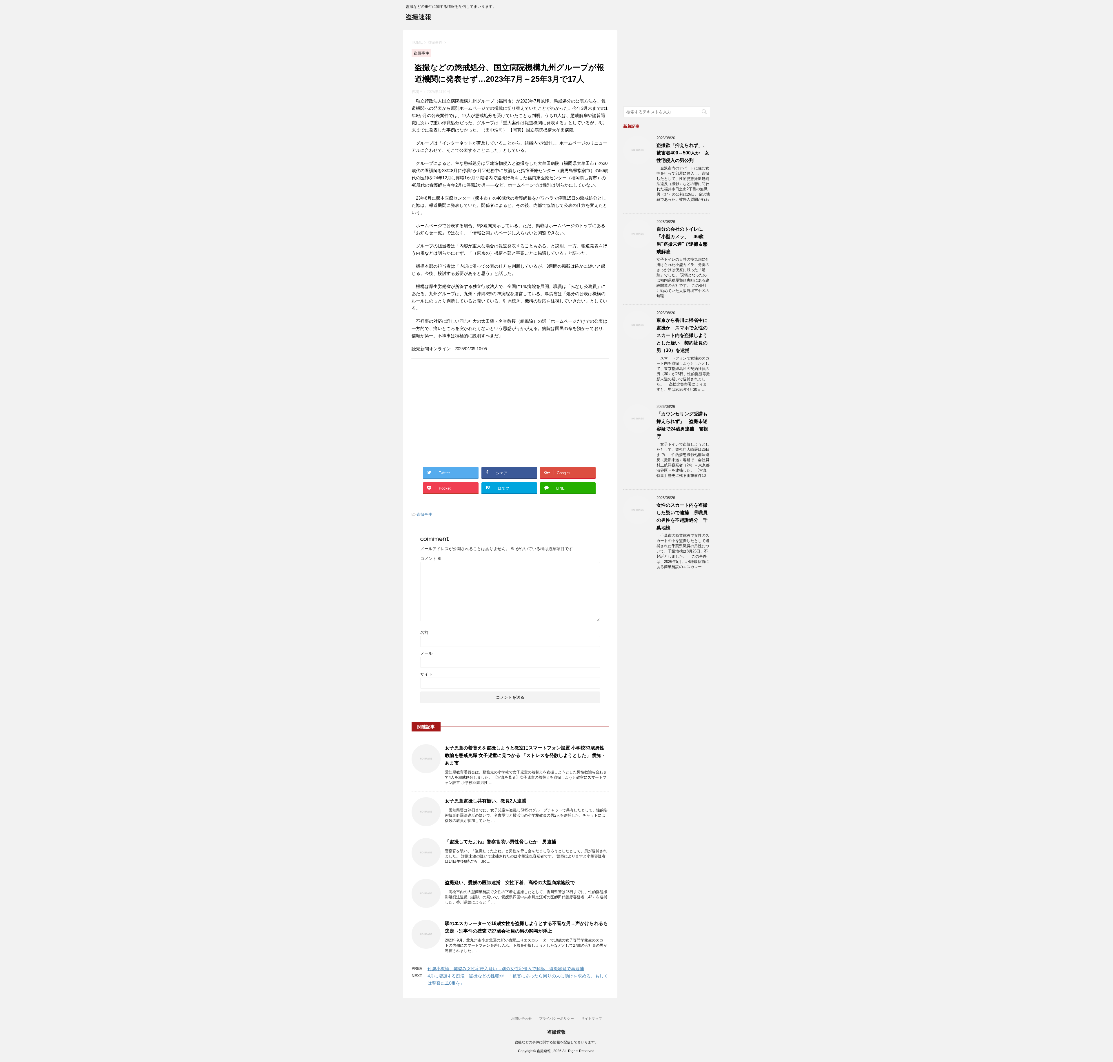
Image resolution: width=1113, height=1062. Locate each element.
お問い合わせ (521, 1019)
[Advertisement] (460, 418)
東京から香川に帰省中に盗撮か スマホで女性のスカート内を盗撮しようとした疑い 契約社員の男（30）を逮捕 (682, 335)
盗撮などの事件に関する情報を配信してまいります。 (556, 1042)
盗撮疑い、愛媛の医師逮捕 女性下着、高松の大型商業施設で (510, 882)
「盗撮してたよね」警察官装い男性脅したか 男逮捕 (500, 841)
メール (426, 653)
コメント (431, 558)
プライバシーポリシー (556, 1019)
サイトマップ (591, 1019)
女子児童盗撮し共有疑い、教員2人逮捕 (485, 800)
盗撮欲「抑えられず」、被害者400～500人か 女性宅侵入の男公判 (682, 153)
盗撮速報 (418, 17)
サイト (426, 674)
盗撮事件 (424, 514)
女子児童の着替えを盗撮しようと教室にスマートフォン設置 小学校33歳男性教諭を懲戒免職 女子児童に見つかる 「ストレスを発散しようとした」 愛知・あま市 (525, 755)
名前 (424, 632)
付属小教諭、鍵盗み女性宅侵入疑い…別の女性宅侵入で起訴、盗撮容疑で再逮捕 (506, 968)
